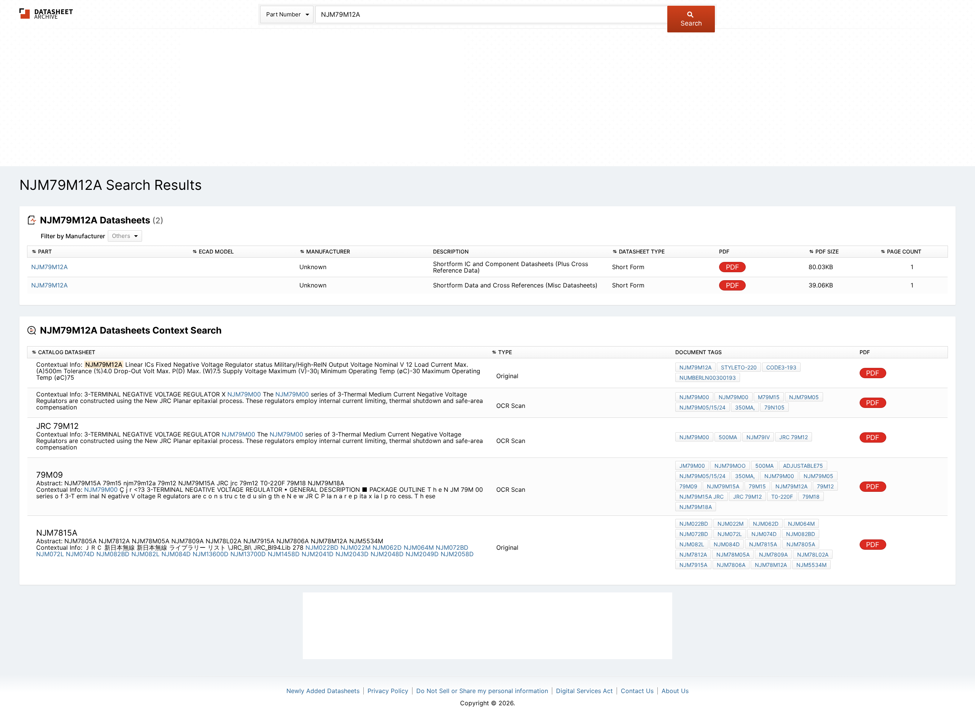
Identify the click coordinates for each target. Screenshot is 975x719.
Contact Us (637, 691)
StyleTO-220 (739, 367)
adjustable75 (803, 465)
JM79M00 (692, 465)
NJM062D (387, 547)
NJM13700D (248, 554)
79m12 (825, 486)
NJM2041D (318, 554)
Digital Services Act (584, 691)
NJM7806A (731, 565)
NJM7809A (773, 554)
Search (691, 23)
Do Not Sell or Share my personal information (482, 691)
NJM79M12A (695, 367)
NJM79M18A (695, 507)
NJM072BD (452, 547)
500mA (728, 437)
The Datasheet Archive (46, 13)
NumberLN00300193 (707, 377)
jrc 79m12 (793, 437)
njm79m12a (791, 486)
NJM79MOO (730, 465)
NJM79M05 (804, 397)
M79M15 (769, 397)
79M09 (688, 486)
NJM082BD (112, 554)
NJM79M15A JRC (701, 496)
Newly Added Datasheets (323, 691)
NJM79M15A (723, 486)
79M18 (811, 496)
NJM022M (355, 547)
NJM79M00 (244, 394)
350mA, (745, 407)
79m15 (757, 486)
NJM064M (419, 547)
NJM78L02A (812, 554)
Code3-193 (781, 367)
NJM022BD (322, 547)
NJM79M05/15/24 (702, 407)
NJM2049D (422, 554)
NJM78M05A (733, 554)
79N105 (774, 407)
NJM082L (145, 554)
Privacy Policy (388, 691)
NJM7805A (800, 544)
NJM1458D (284, 554)
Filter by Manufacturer (73, 236)
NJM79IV (758, 437)
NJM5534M (811, 565)
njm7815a (763, 544)
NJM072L (50, 554)
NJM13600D (211, 554)
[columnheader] (107, 252)
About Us (675, 691)
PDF (732, 267)
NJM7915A (693, 565)
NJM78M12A (771, 565)
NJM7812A (693, 554)
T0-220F (782, 496)
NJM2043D (352, 554)
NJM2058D (457, 554)
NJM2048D (387, 554)
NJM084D (176, 554)
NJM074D (80, 554)
